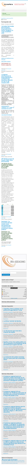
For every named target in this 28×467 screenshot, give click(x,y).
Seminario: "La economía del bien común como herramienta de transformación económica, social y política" (7, 225)
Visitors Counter (14, 298)
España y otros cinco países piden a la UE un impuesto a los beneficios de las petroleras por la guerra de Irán (14, 343)
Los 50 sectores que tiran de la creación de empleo (12, 331)
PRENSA (11, 463)
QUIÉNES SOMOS (15, 463)
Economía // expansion (8, 312)
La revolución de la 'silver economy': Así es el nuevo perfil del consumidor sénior (14, 358)
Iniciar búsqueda (6, 274)
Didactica (22, 460)
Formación (9, 68)
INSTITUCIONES (19, 461)
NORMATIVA (7, 463)
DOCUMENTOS (4, 461)
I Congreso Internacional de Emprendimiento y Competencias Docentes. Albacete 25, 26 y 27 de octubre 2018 (7, 79)
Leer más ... (3, 70)
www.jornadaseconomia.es (7, 58)
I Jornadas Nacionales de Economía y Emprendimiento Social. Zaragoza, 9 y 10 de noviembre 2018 (7, 29)
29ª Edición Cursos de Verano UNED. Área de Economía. (7, 160)
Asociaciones (10, 459)
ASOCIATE (19, 460)
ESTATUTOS (15, 461)
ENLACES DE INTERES (10, 461)
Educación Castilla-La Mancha (9, 382)
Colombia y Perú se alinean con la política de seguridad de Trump (13, 309)
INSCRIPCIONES (6, 61)
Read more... (6, 319)
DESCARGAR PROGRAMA (7, 115)
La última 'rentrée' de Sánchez (12, 321)
